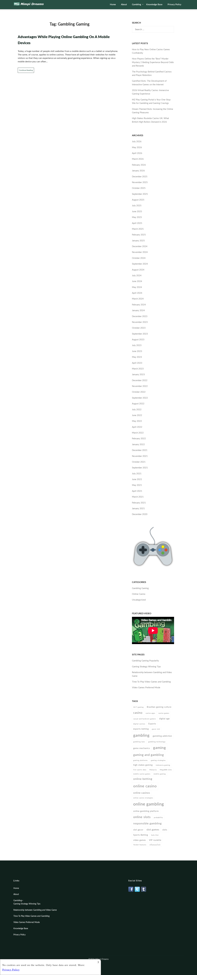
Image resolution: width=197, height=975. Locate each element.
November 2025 (140, 182)
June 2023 (137, 351)
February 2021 (139, 503)
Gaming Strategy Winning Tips (146, 667)
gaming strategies (158, 760)
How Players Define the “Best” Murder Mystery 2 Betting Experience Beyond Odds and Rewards (153, 62)
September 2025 (140, 194)
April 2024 (137, 293)
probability (158, 817)
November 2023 (140, 322)
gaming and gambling (148, 754)
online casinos (141, 793)
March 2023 (138, 369)
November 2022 (140, 386)
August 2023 (138, 340)
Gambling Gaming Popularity (145, 661)
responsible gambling (147, 823)
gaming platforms (140, 760)
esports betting (141, 729)
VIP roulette (155, 840)
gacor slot (156, 729)
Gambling (136, 4)
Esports (152, 724)
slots (164, 830)
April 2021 (137, 491)
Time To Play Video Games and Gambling (151, 682)
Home (113, 4)
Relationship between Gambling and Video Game (35, 910)
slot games (153, 829)
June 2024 (137, 281)
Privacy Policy (174, 4)
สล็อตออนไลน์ (155, 845)
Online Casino (138, 594)
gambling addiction (162, 736)
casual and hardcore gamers (144, 719)
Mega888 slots (166, 770)
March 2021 (138, 497)
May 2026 (137, 147)
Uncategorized (139, 600)
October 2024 (139, 258)
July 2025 (136, 206)
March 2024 (138, 299)
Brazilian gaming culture (159, 707)
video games (139, 840)
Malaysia (153, 770)
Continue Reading (26, 70)
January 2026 (138, 171)
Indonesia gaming (163, 765)
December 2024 (139, 246)
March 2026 (138, 159)
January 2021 (138, 508)
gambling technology (157, 742)
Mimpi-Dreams (102, 959)
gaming (159, 748)
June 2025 (137, 211)
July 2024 (136, 276)
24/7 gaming (138, 707)
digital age (164, 719)
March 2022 (138, 433)
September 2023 (140, 334)
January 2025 (138, 241)
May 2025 (137, 217)
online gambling (148, 804)
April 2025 (137, 223)
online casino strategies (143, 798)
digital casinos (139, 724)
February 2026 (139, 165)
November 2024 (140, 252)
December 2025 (139, 177)
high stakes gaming (143, 765)
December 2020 (139, 514)
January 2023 (138, 374)
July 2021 (136, 474)
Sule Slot (155, 835)
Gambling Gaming (140, 588)
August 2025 (138, 200)
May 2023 (137, 357)
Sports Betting (140, 835)
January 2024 (138, 310)
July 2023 (136, 345)
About (124, 4)
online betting (142, 779)
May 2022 (137, 421)
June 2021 (137, 479)
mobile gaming (160, 774)
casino (137, 712)
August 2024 (138, 270)
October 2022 (139, 392)
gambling (141, 735)
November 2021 (140, 456)
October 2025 (139, 188)
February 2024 (139, 305)
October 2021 (139, 462)
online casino (145, 786)
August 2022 (138, 404)
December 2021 (139, 450)
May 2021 (137, 485)
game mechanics (141, 748)
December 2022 (139, 380)
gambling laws (139, 742)
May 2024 (137, 287)
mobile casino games (141, 774)
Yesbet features (139, 845)
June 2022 (137, 415)
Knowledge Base (154, 4)
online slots (142, 817)
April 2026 (137, 153)
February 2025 (139, 235)
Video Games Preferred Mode (146, 687)
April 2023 (137, 363)
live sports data (139, 770)
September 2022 (140, 398)
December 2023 (139, 316)
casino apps (150, 713)
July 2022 (136, 410)
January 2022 (138, 444)
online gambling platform (146, 811)
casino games (163, 713)
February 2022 (139, 439)
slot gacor (138, 830)
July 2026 (136, 142)
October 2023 (139, 328)
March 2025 (138, 229)
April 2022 (137, 427)
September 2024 (140, 264)
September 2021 (140, 468)
